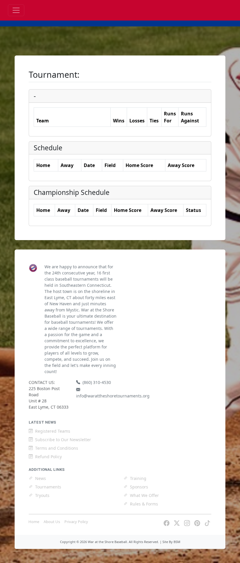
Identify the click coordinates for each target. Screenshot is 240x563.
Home (33, 521)
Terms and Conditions (56, 448)
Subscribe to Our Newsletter (63, 439)
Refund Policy (48, 456)
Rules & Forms (144, 504)
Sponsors (139, 487)
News (40, 478)
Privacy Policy (76, 521)
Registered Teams (52, 431)
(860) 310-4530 (97, 382)
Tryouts (42, 495)
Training (138, 478)
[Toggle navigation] (16, 10)
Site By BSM (171, 542)
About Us (52, 521)
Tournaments (48, 487)
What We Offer (144, 495)
